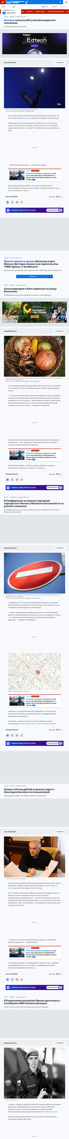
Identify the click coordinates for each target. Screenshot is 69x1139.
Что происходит (13, 497)
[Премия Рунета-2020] (26, 2)
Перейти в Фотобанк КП (26, 111)
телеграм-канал (51, 1112)
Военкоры (30, 11)
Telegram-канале (24, 118)
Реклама (54, 6)
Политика (12, 997)
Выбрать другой (11, 13)
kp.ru (60, 197)
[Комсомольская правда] (15, 2)
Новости (6, 16)
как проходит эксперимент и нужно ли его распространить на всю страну (41, 176)
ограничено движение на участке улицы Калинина (37, 723)
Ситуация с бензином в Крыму (56, 11)
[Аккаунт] (66, 2)
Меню (3, 2)
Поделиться (60, 62)
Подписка (63, 6)
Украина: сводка (40, 11)
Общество (12, 16)
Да (4, 13)
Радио (46, 6)
